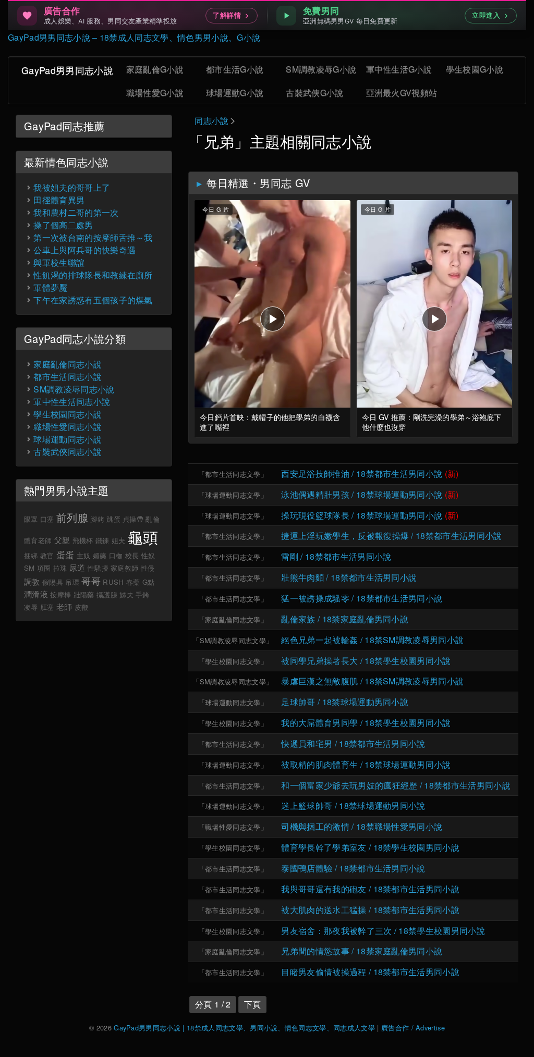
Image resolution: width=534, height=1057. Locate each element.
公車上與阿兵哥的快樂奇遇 (84, 250)
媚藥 (100, 555)
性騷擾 (98, 568)
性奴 (148, 555)
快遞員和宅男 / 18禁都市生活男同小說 (353, 743)
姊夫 (126, 594)
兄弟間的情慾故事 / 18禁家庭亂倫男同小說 (361, 951)
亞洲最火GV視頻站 (402, 93)
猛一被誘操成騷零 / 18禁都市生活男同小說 (361, 598)
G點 (148, 582)
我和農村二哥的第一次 (75, 212)
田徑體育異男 (58, 200)
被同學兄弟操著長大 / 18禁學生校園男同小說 (366, 661)
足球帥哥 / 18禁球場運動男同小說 (344, 702)
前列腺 (72, 517)
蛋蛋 (65, 554)
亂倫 (152, 519)
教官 (47, 555)
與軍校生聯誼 (58, 262)
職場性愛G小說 (155, 93)
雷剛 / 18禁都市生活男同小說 (336, 556)
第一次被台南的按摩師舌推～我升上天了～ (114, 237)
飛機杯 (82, 540)
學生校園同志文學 (233, 661)
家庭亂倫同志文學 (233, 619)
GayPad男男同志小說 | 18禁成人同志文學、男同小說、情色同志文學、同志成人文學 (244, 1028)
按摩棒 (60, 594)
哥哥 (91, 580)
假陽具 (52, 582)
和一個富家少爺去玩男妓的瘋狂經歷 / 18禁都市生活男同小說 (396, 785)
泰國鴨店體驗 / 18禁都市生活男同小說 (353, 868)
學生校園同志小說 (67, 414)
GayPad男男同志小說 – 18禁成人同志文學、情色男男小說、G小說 (134, 37)
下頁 (252, 1004)
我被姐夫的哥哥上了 (71, 187)
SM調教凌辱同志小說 (73, 389)
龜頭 (143, 536)
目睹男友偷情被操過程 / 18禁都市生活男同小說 (370, 972)
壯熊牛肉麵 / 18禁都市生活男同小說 (349, 577)
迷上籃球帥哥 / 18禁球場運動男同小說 (353, 806)
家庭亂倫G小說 (155, 69)
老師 (64, 606)
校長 (132, 555)
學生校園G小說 (474, 69)
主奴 (84, 555)
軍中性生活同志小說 (71, 402)
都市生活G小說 (234, 69)
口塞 (47, 519)
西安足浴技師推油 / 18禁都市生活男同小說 (361, 474)
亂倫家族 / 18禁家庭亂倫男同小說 (344, 619)
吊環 (72, 582)
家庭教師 (124, 568)
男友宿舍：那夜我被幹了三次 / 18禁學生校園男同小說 (383, 931)
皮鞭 (82, 607)
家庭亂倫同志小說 (67, 364)
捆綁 (31, 555)
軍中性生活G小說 (399, 69)
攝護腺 (106, 594)
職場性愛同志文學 (233, 827)
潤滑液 (36, 593)
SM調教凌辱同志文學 (233, 640)
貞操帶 (133, 519)
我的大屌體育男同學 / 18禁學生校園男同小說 (366, 723)
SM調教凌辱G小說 (321, 69)
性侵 (148, 568)
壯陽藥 (84, 594)
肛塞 (47, 607)
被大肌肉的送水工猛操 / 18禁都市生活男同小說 (370, 910)
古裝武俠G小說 (314, 93)
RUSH (113, 582)
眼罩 (31, 519)
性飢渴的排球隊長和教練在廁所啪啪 (101, 275)
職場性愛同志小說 (67, 427)
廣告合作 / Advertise (413, 1028)
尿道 (77, 567)
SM (29, 568)
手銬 (143, 594)
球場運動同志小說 (67, 439)
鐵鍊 (102, 540)
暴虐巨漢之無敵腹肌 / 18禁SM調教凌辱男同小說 (372, 681)
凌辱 (31, 607)
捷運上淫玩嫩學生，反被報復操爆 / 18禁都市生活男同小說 (391, 536)
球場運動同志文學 (233, 495)
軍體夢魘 (50, 287)
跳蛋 (113, 519)
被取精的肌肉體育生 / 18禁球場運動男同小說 (366, 764)
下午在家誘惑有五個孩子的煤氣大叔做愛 (110, 300)
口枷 (116, 555)
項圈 (44, 568)
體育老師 (38, 540)
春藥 (133, 582)
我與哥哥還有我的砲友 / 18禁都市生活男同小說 (370, 889)
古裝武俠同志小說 (67, 452)
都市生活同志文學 (233, 474)
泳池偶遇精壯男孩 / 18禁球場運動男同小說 (361, 494)
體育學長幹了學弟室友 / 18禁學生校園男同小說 (370, 847)
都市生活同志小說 (67, 377)
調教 (32, 581)
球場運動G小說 (234, 93)
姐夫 (119, 540)
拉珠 (60, 568)
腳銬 (97, 519)
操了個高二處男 (63, 225)
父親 (62, 539)
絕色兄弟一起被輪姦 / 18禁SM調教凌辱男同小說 (372, 640)
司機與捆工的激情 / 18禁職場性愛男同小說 (361, 826)
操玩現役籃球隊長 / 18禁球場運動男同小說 (361, 515)
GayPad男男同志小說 (67, 70)
